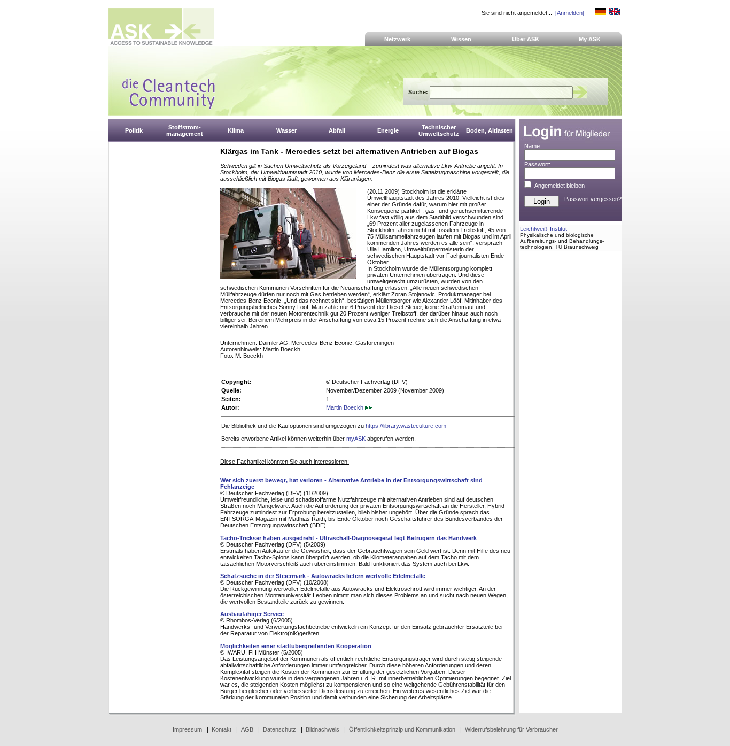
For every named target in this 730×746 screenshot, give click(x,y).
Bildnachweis (322, 729)
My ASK (590, 39)
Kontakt (221, 729)
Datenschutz (279, 729)
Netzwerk (397, 39)
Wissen (461, 39)
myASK (356, 438)
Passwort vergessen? (593, 199)
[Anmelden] (569, 13)
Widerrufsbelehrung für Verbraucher (511, 729)
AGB (247, 729)
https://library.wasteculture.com (406, 425)
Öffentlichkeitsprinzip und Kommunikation (402, 729)
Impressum (187, 729)
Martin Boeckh (345, 407)
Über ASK (525, 39)
